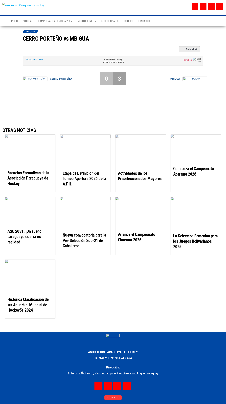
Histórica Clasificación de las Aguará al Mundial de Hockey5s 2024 (27, 305)
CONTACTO (144, 21)
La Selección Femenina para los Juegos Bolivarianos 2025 (195, 241)
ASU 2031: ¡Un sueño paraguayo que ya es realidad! (24, 236)
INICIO (14, 21)
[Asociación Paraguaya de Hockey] (4, 21)
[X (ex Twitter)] (211, 6)
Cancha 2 (187, 60)
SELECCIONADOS (110, 21)
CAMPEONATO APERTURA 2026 (55, 21)
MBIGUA (175, 78)
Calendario (192, 49)
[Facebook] (195, 6)
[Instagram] (203, 6)
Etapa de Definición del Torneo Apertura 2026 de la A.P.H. (84, 178)
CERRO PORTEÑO (61, 78)
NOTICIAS (28, 21)
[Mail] (219, 6)
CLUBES (128, 21)
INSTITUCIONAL (85, 21)
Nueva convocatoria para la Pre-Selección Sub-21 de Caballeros (84, 240)
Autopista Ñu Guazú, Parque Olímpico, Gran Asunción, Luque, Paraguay (113, 373)
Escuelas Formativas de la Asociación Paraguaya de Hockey (28, 178)
